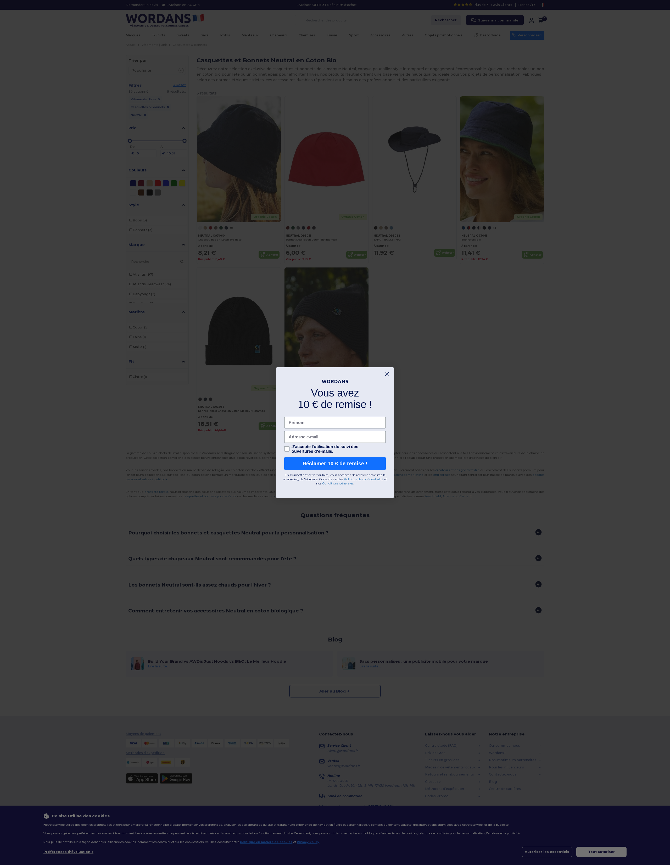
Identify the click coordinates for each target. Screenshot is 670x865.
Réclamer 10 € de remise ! (335, 463)
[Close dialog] (387, 373)
